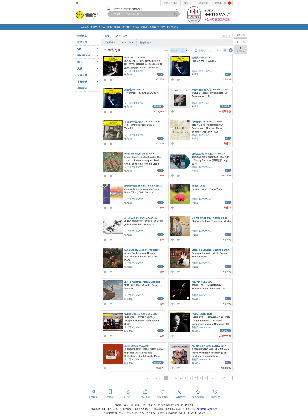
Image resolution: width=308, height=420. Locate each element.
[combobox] (117, 14)
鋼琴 (107, 35)
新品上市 (82, 42)
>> (230, 378)
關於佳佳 (128, 396)
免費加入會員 (170, 2)
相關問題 (203, 2)
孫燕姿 (153, 27)
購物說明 (180, 396)
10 (211, 378)
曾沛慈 (94, 27)
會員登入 (188, 2)
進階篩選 (226, 35)
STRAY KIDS (105, 27)
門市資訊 (145, 396)
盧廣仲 (117, 27)
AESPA (161, 27)
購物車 (222, 2)
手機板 (110, 396)
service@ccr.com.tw (207, 408)
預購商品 (82, 35)
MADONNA (172, 27)
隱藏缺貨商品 (204, 50)
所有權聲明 (198, 396)
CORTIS (126, 27)
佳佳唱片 (85, 3)
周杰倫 (136, 27)
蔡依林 (144, 27)
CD (79, 48)
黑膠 (79, 68)
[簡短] (225, 50)
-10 (155, 378)
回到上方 (240, 51)
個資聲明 (215, 396)
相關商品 (82, 88)
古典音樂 (82, 81)
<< (148, 378)
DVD (79, 62)
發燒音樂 (82, 75)
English (93, 396)
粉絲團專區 (163, 396)
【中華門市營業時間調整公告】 (127, 8)
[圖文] (231, 50)
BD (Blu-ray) (84, 55)
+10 (223, 378)
